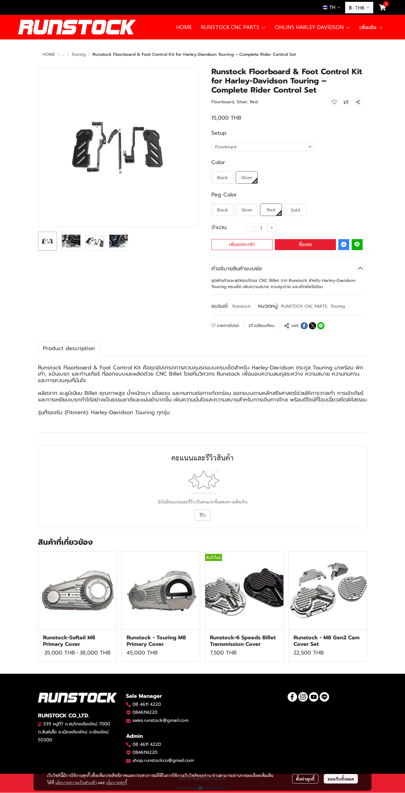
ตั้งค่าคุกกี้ (305, 778)
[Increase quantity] (272, 227)
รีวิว (203, 515)
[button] (332, 7)
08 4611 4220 (147, 704)
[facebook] (292, 697)
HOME (49, 54)
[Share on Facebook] (304, 325)
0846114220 (145, 712)
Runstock (241, 306)
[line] (324, 697)
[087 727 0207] (128, 744)
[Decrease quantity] (250, 227)
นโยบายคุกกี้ (116, 782)
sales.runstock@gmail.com (161, 720)
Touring (78, 54)
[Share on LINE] (320, 325)
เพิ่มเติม (368, 27)
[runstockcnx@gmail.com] (128, 760)
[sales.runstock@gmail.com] (128, 720)
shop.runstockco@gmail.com (163, 760)
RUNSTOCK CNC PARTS (304, 306)
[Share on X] (312, 325)
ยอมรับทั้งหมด (341, 778)
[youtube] (313, 697)
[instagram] (303, 697)
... (63, 54)
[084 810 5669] (128, 704)
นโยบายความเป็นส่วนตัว (76, 782)
